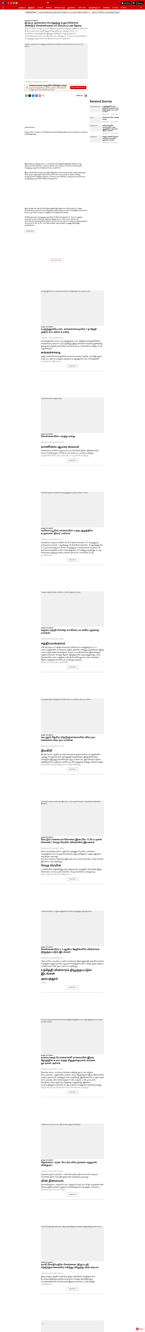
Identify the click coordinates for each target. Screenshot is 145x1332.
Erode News (30, 231)
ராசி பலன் (82, 8)
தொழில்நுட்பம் (94, 8)
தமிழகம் (22, 8)
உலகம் (40, 8)
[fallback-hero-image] (96, 109)
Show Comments (56, 260)
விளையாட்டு (59, 8)
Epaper (141, 1329)
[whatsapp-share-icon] (26, 97)
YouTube (115, 8)
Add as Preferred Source (78, 87)
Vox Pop (123, 8)
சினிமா (49, 8)
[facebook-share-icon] (33, 97)
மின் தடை (57, 966)
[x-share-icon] (29, 97)
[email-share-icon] (39, 97)
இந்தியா (31, 8)
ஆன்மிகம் (71, 8)
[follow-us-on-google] (86, 96)
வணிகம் (106, 8)
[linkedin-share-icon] (36, 97)
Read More (72, 366)
